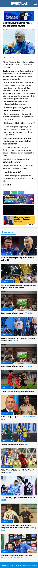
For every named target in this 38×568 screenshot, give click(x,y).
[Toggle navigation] (35, 3)
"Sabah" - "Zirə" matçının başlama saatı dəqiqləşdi (17, 391)
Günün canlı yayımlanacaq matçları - (16, 313)
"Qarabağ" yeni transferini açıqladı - (14, 445)
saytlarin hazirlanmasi (11, 188)
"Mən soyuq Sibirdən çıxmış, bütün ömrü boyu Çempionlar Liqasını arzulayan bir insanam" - (18, 527)
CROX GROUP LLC (20, 565)
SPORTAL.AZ (19, 3)
